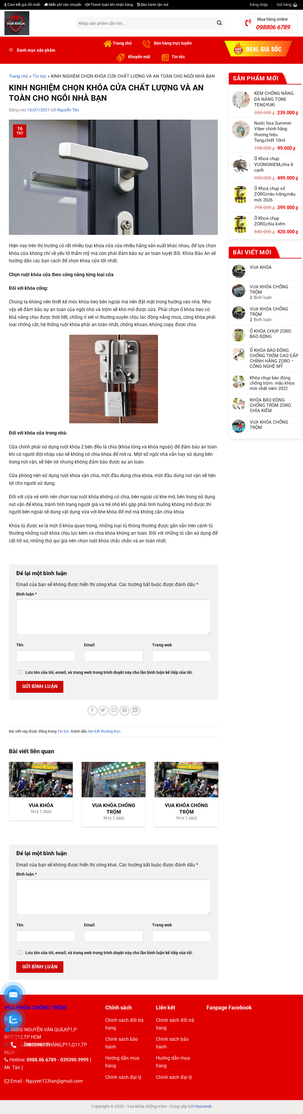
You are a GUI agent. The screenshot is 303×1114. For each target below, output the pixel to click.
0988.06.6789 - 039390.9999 (57, 1060)
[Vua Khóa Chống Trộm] (35, 23)
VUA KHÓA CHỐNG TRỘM (269, 289)
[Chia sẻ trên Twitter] (103, 710)
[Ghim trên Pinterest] (124, 710)
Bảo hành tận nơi (154, 5)
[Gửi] (219, 23)
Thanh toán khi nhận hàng (111, 5)
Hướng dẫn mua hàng (122, 1062)
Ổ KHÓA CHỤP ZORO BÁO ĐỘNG (270, 333)
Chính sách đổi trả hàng (124, 1024)
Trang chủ (122, 43)
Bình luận (26, 594)
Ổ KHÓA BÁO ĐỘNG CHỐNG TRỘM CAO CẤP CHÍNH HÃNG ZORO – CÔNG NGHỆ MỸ (274, 358)
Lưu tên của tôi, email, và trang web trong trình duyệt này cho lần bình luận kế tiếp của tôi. (109, 672)
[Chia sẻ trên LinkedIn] (135, 710)
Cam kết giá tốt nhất (23, 5)
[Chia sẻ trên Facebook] (92, 710)
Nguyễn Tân (68, 110)
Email (89, 645)
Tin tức (178, 56)
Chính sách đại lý (123, 1077)
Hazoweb (203, 1106)
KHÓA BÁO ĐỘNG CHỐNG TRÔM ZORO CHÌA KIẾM (270, 405)
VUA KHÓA (261, 267)
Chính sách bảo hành (121, 1043)
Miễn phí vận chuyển (64, 5)
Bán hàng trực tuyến (172, 43)
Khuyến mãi (138, 56)
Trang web (162, 645)
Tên (19, 645)
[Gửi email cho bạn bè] (114, 710)
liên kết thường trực (104, 731)
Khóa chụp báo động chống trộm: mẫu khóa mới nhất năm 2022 (272, 383)
